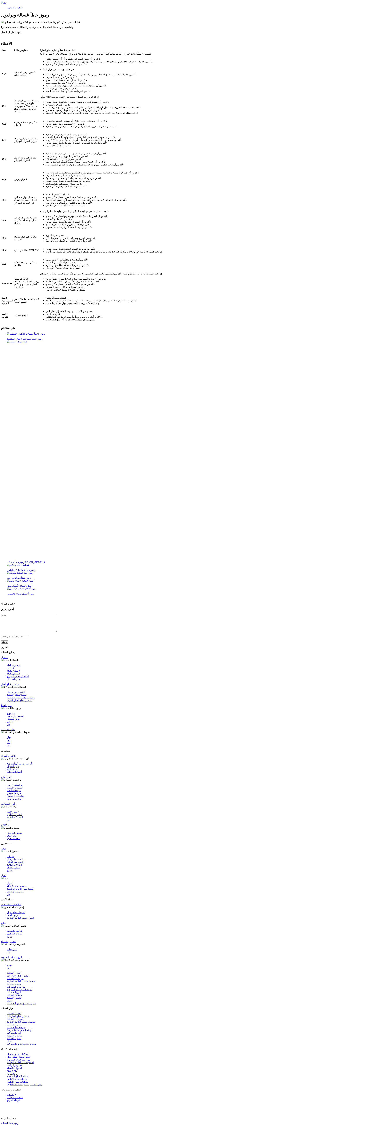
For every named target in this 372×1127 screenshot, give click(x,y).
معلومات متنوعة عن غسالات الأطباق (24, 1084)
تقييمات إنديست (14, 787)
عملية (4, 848)
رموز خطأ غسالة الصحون (19, 1059)
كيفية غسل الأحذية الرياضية (20, 889)
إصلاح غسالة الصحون (11, 904)
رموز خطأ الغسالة (15, 978)
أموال (9, 883)
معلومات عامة (8, 729)
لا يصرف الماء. (14, 665)
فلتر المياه (12, 835)
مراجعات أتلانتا (14, 790)
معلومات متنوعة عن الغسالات (21, 1003)
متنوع (9, 870)
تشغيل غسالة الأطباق (17, 1079)
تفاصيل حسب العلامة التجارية (21, 981)
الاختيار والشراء (8, 756)
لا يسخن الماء (13, 673)
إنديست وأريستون (15, 716)
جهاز (9, 737)
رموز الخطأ (6, 705)
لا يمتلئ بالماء (13, 671)
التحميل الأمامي (14, 814)
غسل (3, 875)
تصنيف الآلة (12, 769)
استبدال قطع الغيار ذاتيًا (18, 975)
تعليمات (10, 856)
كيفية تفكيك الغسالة (16, 695)
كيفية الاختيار (13, 766)
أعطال (4, 657)
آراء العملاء (12, 1071)
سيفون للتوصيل (14, 833)
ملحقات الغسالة (14, 995)
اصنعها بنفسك (13, 867)
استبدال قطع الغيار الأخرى (19, 700)
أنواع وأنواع (12, 1073)
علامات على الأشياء (16, 886)
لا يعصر (10, 668)
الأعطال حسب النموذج (18, 676)
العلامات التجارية (15, 7)
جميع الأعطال (13, 679)
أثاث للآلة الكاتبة (14, 865)
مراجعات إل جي (15, 785)
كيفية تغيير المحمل (16, 692)
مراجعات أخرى (14, 799)
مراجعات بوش (14, 793)
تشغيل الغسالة (14, 998)
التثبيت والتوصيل (15, 859)
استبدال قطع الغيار (10, 684)
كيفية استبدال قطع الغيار (19, 1057)
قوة (8, 740)
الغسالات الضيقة (15, 817)
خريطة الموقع (13, 1100)
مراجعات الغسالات (16, 987)
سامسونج (11, 713)
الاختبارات (11, 1095)
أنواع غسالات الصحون (11, 957)
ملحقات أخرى (13, 838)
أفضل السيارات (14, 772)
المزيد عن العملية (15, 862)
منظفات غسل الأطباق (17, 1082)
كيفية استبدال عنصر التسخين (21, 697)
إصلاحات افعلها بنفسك (17, 1054)
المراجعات (6, 777)
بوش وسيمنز (13, 719)
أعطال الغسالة (14, 973)
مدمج (9, 965)
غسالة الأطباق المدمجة (18, 1076)
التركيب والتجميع (15, 931)
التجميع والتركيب (15, 1065)
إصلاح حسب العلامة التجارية (20, 918)
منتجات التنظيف (15, 933)
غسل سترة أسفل (15, 891)
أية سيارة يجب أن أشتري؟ (19, 763)
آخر (8, 724)
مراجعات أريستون (15, 796)
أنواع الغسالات (8, 804)
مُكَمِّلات (5, 825)
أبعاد (9, 743)
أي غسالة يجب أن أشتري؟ (19, 989)
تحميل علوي (13, 811)
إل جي (10, 721)
